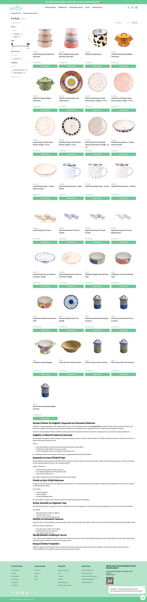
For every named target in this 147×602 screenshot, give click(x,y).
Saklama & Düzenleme (30, 13)
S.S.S (36, 576)
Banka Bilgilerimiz (63, 582)
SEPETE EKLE (45, 66)
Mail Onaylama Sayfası (64, 585)
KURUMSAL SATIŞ (76, 7)
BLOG (87, 7)
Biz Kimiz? (37, 570)
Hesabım (60, 576)
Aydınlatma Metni (86, 573)
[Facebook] (12, 593)
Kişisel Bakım (15, 570)
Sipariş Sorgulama (63, 570)
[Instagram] (17, 593)
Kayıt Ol (60, 579)
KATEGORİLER (50, 7)
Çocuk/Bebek (15, 576)
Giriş (59, 573)
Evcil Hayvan (14, 579)
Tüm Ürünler (14, 585)
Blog (35, 579)
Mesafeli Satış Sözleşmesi (89, 576)
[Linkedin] (22, 593)
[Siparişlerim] (132, 8)
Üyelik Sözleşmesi (86, 582)
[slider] (12, 46)
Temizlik (13, 573)
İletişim (36, 573)
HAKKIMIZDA (97, 7)
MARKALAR (62, 7)
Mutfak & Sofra (16, 13)
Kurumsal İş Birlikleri (87, 570)
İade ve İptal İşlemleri (87, 579)
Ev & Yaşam (14, 582)
